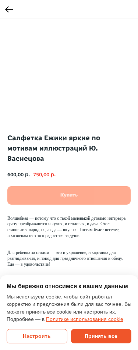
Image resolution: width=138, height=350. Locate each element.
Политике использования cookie (84, 319)
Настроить (37, 336)
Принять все (101, 336)
